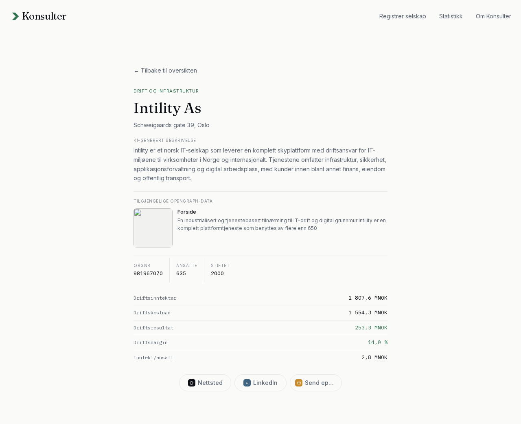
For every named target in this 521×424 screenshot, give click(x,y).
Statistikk (451, 16)
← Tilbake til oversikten (165, 70)
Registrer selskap (402, 16)
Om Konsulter (493, 16)
